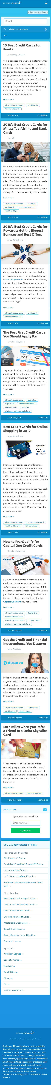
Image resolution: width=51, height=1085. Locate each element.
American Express (12, 954)
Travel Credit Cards (13, 929)
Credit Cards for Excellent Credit (19, 904)
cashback (31, 204)
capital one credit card (14, 617)
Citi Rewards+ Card (13, 858)
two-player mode (14, 279)
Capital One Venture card (15, 620)
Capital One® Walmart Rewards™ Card (22, 864)
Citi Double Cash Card (15, 870)
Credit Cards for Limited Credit (18, 935)
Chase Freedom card (36, 522)
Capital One (9, 404)
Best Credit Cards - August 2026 (19, 898)
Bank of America (11, 960)
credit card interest (26, 404)
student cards (25, 711)
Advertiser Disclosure (38, 12)
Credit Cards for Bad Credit (17, 911)
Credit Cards (33, 105)
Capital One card (12, 602)
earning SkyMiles (34, 793)
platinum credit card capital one (17, 411)
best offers (32, 400)
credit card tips (11, 211)
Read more (7, 99)
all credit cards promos (14, 105)
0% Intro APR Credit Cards (16, 917)
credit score (10, 711)
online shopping (31, 526)
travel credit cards (12, 109)
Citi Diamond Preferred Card (18, 876)
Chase (7, 978)
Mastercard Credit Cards (16, 923)
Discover (25, 407)
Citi (5, 984)
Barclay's (8, 966)
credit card (9, 207)
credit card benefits (26, 207)
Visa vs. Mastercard (13, 990)
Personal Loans (11, 941)
